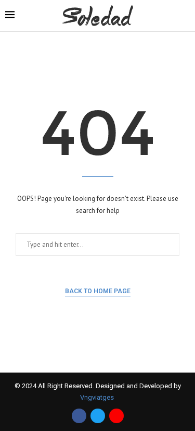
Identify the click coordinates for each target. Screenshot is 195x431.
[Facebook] (79, 416)
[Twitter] (97, 416)
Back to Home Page (98, 291)
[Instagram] (116, 416)
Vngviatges (97, 397)
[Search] (184, 16)
